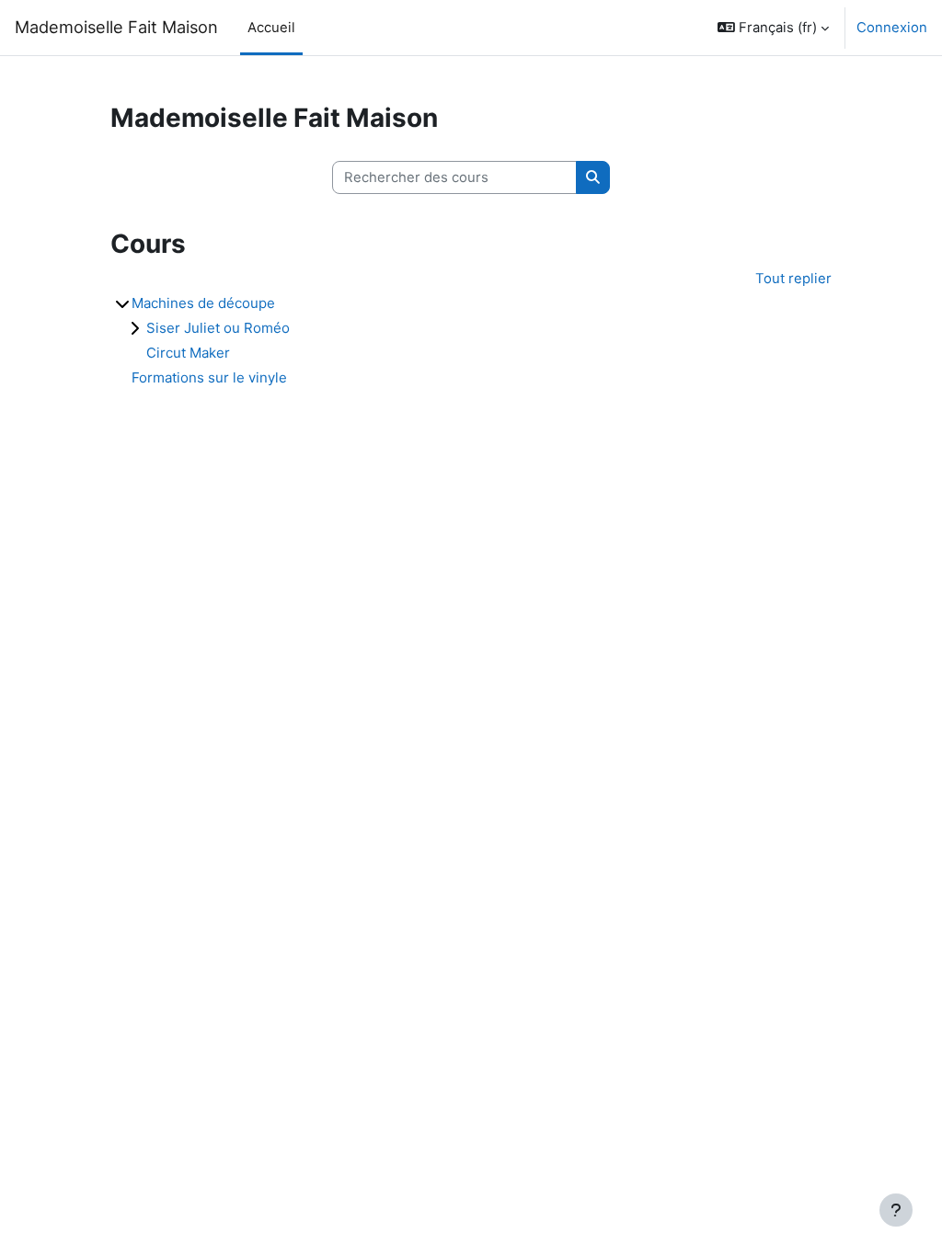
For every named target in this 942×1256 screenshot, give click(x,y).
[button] (773, 27)
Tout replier (793, 278)
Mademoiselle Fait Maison (116, 27)
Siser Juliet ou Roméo (218, 328)
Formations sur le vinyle (209, 377)
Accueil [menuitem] (271, 27)
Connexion (891, 27)
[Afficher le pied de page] (896, 1210)
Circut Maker (188, 352)
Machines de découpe (203, 303)
